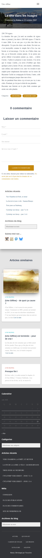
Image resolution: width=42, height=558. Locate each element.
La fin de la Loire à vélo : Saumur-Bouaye (19, 201)
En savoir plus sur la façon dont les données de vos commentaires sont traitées (19, 176)
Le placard (16, 547)
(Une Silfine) (16, 96)
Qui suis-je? (26, 536)
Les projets (30, 542)
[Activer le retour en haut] (37, 553)
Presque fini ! (11, 371)
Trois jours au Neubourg (14, 205)
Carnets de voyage (15, 542)
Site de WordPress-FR (12, 511)
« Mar (3, 433)
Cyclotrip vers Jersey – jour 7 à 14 (17, 210)
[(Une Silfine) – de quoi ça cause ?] (21, 281)
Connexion (7, 495)
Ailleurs (27, 547)
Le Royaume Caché (30, 96)
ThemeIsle (28, 553)
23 (37, 421)
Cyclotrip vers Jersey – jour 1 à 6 (16, 214)
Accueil (15, 536)
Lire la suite (17, 317)
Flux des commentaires (13, 506)
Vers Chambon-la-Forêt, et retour (16, 197)
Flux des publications (12, 500)
